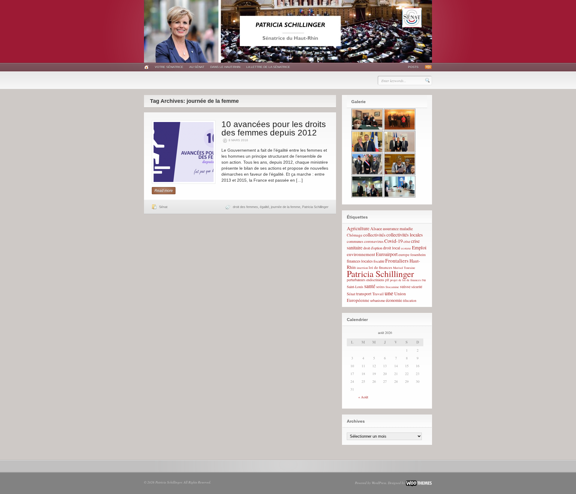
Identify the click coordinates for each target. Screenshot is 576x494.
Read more (163, 191)
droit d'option (372, 248)
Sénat (163, 207)
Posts (413, 67)
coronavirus (373, 241)
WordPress (379, 483)
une (389, 293)
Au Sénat (196, 67)
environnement (361, 254)
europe (404, 254)
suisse (405, 286)
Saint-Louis (355, 286)
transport (363, 293)
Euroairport (387, 254)
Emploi (419, 247)
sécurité (416, 286)
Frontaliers (397, 260)
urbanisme (377, 300)
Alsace (376, 228)
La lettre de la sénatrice (268, 67)
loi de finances (380, 267)
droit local (391, 248)
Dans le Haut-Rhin (225, 67)
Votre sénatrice (169, 67)
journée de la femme (285, 207)
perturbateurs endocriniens (365, 279)
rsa (424, 280)
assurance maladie (398, 228)
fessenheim (418, 254)
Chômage (354, 235)
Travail (378, 293)
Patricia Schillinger (315, 207)
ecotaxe (406, 248)
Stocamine (392, 287)
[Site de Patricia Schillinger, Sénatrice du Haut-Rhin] (288, 61)
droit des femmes (245, 207)
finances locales (360, 261)
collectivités (374, 234)
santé (369, 286)
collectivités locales (404, 234)
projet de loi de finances (405, 280)
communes (355, 241)
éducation (409, 300)
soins (380, 286)
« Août (363, 396)
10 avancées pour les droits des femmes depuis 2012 (273, 128)
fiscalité (379, 261)
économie (394, 300)
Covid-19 (393, 240)
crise (407, 241)
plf (387, 280)
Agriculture (358, 228)
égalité (264, 207)
